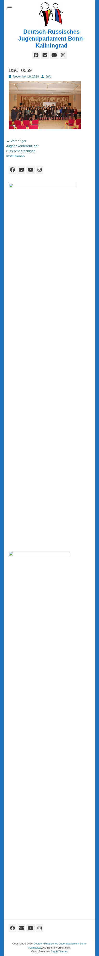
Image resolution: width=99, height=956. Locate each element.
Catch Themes (59, 951)
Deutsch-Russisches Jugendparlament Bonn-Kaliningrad (51, 38)
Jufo (48, 76)
